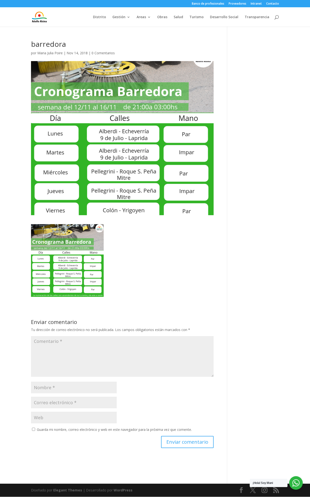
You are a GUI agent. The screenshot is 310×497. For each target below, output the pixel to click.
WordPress (123, 490)
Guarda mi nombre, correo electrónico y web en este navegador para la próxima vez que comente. (114, 429)
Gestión (118, 17)
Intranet (256, 4)
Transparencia (257, 17)
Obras (162, 17)
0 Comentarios (103, 53)
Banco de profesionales (208, 4)
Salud (178, 17)
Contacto (272, 4)
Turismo (196, 17)
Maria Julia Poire (50, 53)
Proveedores (237, 4)
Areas (141, 17)
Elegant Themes (67, 490)
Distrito (99, 17)
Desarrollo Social (224, 17)
